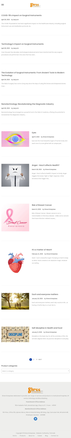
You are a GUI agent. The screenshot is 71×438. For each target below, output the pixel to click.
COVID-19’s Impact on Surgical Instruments (21, 15)
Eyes (34, 132)
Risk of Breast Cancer (42, 205)
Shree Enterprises (48, 137)
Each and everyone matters (45, 294)
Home (15, 436)
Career (40, 436)
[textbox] (35, 371)
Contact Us (54, 436)
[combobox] (35, 371)
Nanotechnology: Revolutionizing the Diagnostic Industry (27, 104)
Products (23, 436)
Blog (46, 436)
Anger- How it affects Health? (45, 165)
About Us (31, 436)
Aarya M (15, 20)
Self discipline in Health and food (47, 328)
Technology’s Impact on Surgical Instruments (22, 44)
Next (40, 359)
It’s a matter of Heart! (42, 249)
